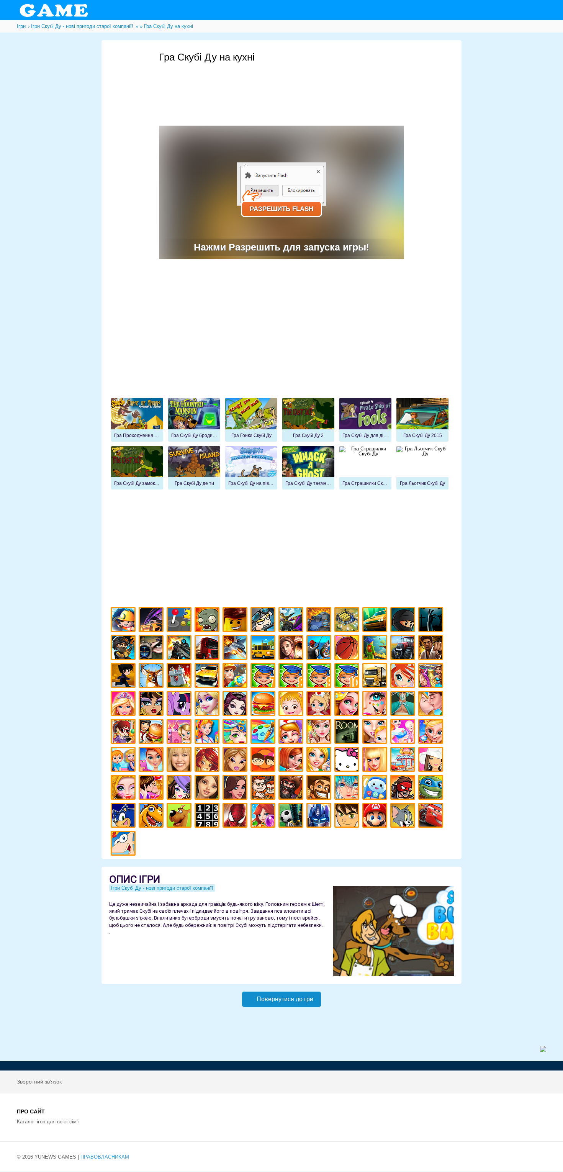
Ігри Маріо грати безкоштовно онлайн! (375, 816)
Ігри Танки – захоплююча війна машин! (320, 620)
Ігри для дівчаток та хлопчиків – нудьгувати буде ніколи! (264, 760)
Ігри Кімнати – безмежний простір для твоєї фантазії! (348, 732)
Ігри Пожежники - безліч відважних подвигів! (236, 676)
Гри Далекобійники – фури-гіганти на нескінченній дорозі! (208, 648)
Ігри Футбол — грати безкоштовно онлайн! (292, 816)
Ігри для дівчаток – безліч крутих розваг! (236, 788)
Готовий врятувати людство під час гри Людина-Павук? (236, 816)
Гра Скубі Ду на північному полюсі (251, 468)
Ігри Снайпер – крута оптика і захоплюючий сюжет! (152, 648)
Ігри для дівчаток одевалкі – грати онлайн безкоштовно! (431, 676)
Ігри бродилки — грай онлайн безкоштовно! (403, 788)
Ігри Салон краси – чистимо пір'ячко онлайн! (124, 788)
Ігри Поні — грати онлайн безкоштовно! (180, 704)
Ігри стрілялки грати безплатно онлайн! (180, 648)
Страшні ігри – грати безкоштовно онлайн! (431, 620)
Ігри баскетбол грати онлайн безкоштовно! (348, 648)
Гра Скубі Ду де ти (194, 468)
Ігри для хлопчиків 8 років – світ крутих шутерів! (292, 676)
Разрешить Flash (281, 209)
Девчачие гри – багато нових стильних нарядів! (180, 788)
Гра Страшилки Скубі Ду (365, 468)
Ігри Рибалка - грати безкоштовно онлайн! (320, 648)
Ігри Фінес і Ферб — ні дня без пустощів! (124, 844)
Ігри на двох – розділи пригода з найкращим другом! (264, 788)
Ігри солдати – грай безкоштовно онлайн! (124, 648)
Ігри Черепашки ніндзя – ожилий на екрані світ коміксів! (431, 788)
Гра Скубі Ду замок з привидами (137, 468)
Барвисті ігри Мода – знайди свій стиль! (152, 760)
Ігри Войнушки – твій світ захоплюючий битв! (264, 620)
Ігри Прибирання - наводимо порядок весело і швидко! (208, 732)
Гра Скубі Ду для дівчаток (365, 420)
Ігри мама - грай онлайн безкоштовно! (375, 732)
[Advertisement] (298, 84)
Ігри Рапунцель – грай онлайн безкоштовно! (348, 704)
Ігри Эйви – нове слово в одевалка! (208, 788)
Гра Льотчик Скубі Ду (422, 468)
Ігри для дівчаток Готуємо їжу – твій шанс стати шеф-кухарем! (264, 704)
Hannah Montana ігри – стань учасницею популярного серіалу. (180, 760)
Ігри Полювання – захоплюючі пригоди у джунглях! (152, 676)
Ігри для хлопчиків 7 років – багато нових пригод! (264, 676)
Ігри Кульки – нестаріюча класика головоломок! (264, 816)
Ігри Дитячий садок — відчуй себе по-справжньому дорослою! (124, 760)
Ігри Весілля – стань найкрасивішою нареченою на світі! (431, 732)
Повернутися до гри (285, 999)
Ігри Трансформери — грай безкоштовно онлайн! (320, 816)
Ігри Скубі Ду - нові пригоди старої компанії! (180, 816)
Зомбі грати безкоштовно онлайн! (208, 620)
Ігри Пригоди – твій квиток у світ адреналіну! (292, 648)
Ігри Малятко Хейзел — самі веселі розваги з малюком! (292, 704)
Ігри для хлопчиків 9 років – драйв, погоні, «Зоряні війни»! (320, 676)
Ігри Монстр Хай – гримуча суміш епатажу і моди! (152, 704)
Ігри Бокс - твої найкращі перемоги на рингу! (431, 648)
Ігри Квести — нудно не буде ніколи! (375, 648)
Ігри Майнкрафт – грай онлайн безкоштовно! (124, 620)
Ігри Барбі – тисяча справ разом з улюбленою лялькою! (124, 704)
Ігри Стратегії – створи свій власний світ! (348, 620)
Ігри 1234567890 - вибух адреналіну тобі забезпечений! (208, 816)
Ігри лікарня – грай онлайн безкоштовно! (320, 704)
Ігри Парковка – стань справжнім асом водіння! (208, 676)
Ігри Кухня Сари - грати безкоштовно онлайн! (124, 732)
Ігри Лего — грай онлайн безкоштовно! (236, 620)
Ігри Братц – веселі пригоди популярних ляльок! (236, 760)
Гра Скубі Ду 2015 (422, 420)
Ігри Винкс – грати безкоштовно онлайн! (403, 676)
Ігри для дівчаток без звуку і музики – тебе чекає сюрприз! (375, 760)
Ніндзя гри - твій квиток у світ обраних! (403, 620)
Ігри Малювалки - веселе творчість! (264, 732)
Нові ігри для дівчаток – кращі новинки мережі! (292, 760)
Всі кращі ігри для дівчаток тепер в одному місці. (431, 760)
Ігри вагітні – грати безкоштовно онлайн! (403, 732)
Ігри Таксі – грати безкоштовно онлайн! (264, 648)
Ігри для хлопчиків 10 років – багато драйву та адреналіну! (348, 676)
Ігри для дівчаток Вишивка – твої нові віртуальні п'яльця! (320, 760)
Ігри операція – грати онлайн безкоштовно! (403, 704)
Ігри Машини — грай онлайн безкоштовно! (375, 620)
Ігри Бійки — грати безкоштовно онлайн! (292, 620)
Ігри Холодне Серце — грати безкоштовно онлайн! (208, 704)
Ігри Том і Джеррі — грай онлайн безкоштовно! (403, 816)
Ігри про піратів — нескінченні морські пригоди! (292, 788)
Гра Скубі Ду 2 (308, 420)
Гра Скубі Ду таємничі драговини (308, 468)
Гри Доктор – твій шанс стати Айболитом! (292, 732)
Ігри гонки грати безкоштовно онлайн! (152, 620)
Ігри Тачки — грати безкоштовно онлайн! (431, 816)
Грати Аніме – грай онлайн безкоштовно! (348, 788)
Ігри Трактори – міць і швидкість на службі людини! (403, 648)
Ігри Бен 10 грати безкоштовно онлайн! (348, 816)
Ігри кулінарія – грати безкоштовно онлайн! (152, 732)
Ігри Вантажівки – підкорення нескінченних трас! (375, 676)
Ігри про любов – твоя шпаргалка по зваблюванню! (152, 788)
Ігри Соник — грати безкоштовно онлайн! (124, 816)
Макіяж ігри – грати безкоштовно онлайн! (375, 704)
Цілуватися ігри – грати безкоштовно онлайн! (431, 704)
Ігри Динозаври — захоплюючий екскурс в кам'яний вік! (152, 816)
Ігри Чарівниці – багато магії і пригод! (208, 760)
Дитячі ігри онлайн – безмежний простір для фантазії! (375, 788)
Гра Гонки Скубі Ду (251, 420)
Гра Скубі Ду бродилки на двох (194, 420)
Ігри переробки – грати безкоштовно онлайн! (180, 732)
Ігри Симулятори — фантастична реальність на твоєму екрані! (180, 620)
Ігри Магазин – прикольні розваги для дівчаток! (403, 760)
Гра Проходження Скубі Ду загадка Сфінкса (137, 420)
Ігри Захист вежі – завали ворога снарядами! (180, 676)
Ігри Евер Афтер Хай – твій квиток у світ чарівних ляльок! (236, 704)
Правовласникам (104, 1157)
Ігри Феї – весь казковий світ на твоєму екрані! (320, 732)
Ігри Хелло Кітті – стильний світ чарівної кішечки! (348, 760)
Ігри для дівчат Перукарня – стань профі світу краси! (236, 732)
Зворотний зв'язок (39, 1082)
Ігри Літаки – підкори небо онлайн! (236, 648)
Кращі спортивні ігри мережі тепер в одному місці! (124, 676)
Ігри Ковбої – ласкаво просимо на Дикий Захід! (320, 788)
